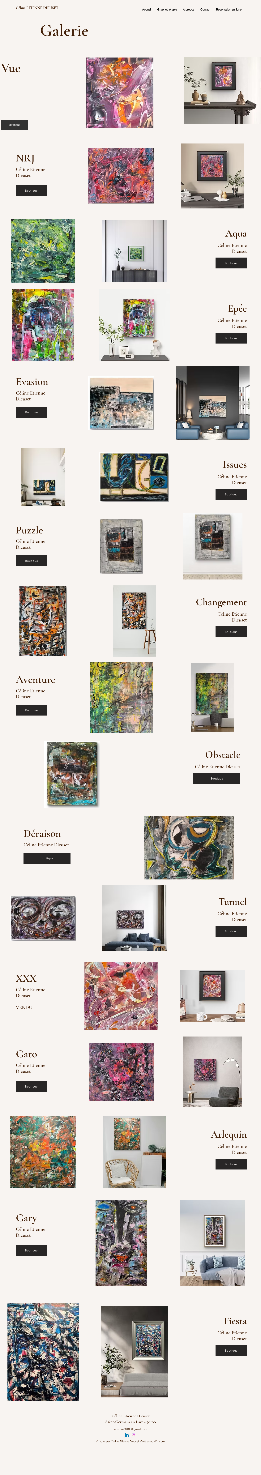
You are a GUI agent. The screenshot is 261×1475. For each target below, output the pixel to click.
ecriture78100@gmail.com (130, 1429)
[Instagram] (133, 1435)
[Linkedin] (126, 1435)
